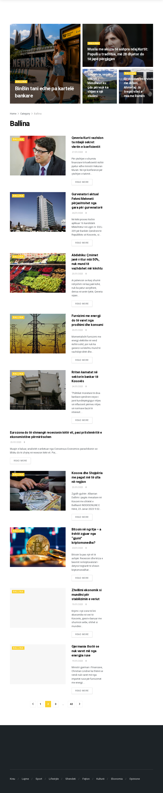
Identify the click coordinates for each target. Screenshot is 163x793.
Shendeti (70, 778)
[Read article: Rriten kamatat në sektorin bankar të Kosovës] (38, 390)
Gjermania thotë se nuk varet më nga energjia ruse (85, 651)
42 (71, 704)
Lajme (25, 778)
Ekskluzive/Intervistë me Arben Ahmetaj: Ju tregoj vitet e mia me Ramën (139, 87)
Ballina (21, 81)
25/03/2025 (129, 103)
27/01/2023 (77, 152)
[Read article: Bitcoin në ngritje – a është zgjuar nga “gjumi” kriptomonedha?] (38, 547)
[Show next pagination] (79, 704)
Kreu (12, 778)
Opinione (134, 778)
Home (13, 113)
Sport (39, 778)
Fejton (86, 778)
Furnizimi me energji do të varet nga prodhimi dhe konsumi (87, 320)
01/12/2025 (93, 66)
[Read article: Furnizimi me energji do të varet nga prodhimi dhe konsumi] (38, 333)
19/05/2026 (20, 103)
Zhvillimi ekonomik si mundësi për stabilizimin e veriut (86, 594)
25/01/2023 (77, 274)
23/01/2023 (15, 442)
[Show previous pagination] (33, 704)
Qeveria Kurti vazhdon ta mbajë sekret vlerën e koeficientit (87, 142)
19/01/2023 (77, 604)
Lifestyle (54, 778)
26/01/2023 (77, 213)
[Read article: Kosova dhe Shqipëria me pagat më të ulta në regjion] (38, 491)
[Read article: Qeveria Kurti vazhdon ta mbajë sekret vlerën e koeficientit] (38, 155)
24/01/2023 (77, 386)
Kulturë (100, 778)
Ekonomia (117, 778)
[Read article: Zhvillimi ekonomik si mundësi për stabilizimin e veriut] (38, 608)
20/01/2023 (77, 548)
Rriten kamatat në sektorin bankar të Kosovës (85, 376)
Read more (83, 182)
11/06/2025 (93, 103)
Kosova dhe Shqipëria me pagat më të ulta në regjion (87, 477)
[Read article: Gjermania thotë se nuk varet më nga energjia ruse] (38, 664)
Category (25, 113)
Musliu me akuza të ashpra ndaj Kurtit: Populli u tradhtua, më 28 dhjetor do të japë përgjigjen (117, 54)
